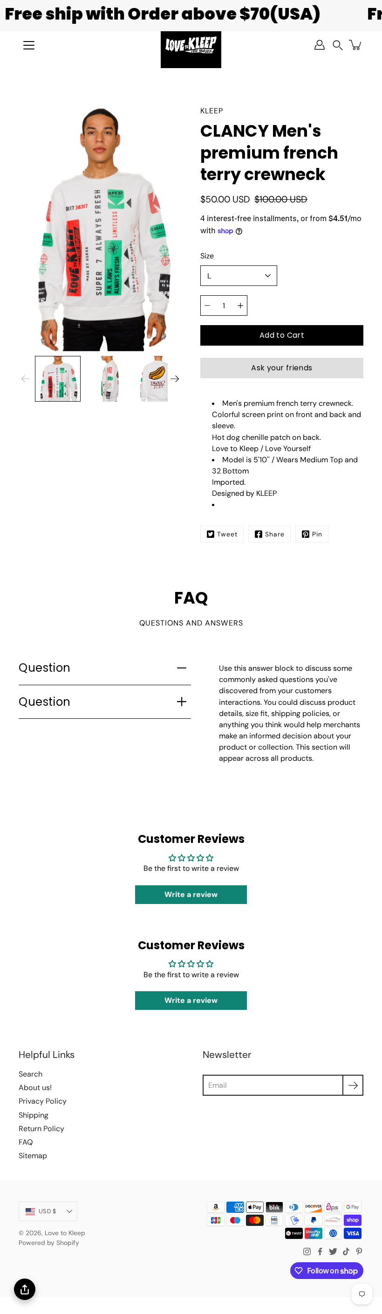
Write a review (191, 894)
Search (30, 1074)
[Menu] (29, 45)
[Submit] (352, 1085)
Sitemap (33, 1156)
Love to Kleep (65, 1233)
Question (45, 667)
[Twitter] (333, 1251)
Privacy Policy (43, 1101)
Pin (317, 534)
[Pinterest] (359, 1251)
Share (275, 534)
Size (207, 256)
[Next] (175, 379)
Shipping (33, 1115)
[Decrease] (207, 305)
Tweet (227, 534)
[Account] (319, 44)
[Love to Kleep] (191, 44)
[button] (338, 45)
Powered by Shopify (49, 1242)
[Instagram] (307, 1251)
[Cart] (355, 44)
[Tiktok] (346, 1251)
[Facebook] (320, 1251)
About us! (35, 1087)
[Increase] (240, 305)
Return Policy (41, 1128)
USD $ (47, 1211)
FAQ (26, 1142)
